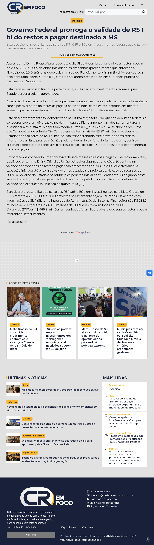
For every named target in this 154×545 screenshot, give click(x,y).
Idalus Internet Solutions (87, 540)
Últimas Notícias (123, 5)
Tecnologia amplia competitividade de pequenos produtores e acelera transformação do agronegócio (60, 459)
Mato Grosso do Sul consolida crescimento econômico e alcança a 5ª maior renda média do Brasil (23, 338)
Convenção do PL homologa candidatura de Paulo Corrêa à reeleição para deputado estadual (58, 425)
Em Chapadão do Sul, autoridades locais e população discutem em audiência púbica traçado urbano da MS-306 (125, 457)
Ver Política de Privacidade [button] (22, 527)
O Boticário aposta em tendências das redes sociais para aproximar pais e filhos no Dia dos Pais (57, 442)
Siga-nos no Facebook (103, 498)
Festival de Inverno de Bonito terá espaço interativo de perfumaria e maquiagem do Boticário (125, 403)
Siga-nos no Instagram (104, 502)
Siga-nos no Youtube (103, 506)
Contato (87, 527)
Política (77, 20)
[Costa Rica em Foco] (26, 4)
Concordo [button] (31, 535)
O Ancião (114, 388)
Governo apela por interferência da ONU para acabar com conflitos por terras (125, 422)
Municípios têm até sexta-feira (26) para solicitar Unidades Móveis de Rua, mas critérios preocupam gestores (130, 340)
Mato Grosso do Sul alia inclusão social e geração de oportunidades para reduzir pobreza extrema (94, 337)
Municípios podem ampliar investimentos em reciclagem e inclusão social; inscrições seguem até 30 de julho (59, 338)
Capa (102, 5)
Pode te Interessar (24, 283)
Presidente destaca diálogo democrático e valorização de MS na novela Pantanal (126, 438)
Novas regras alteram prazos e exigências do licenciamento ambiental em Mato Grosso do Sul (52, 408)
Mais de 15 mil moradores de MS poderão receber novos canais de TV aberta (60, 391)
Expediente (68, 527)
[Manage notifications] (147, 539)
